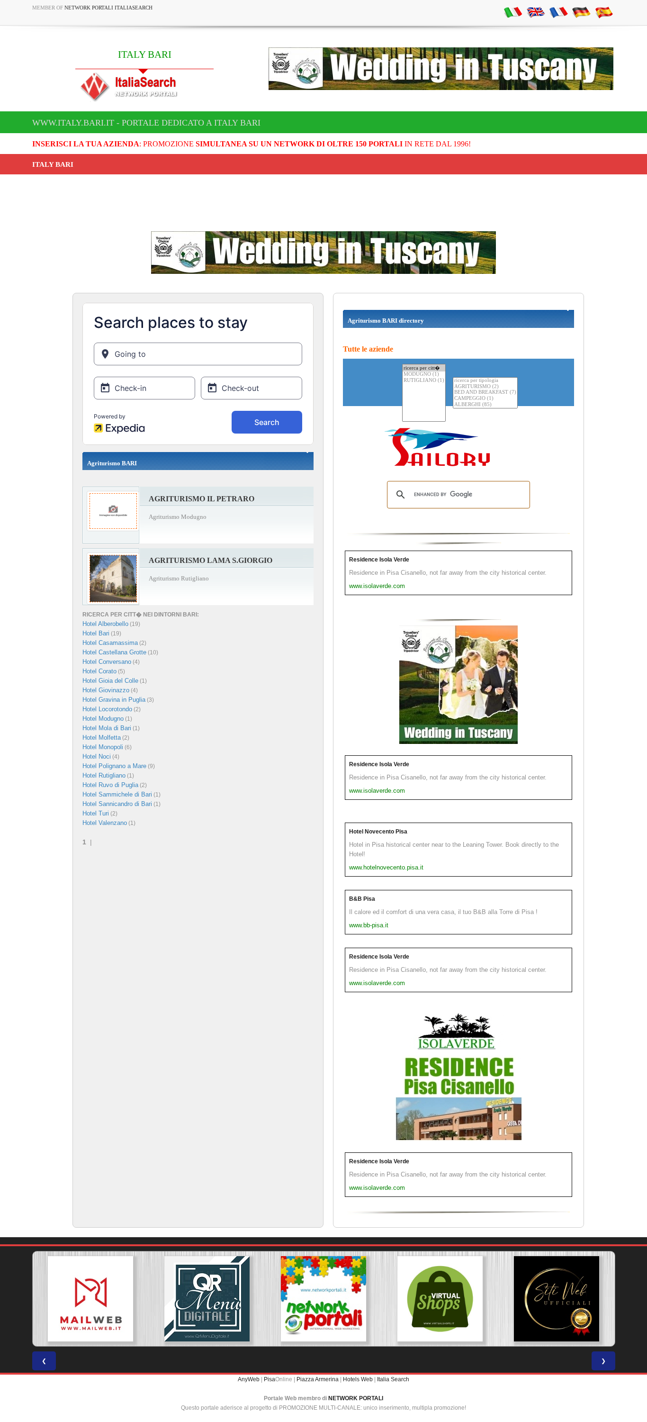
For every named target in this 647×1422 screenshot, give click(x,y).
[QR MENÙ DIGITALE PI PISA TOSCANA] (207, 1298)
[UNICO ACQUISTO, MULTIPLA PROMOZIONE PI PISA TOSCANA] (323, 1298)
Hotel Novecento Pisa (378, 831)
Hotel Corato (99, 671)
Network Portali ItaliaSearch (108, 7)
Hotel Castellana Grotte (114, 652)
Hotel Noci (96, 756)
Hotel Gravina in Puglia (113, 699)
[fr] (558, 12)
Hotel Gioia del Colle (110, 680)
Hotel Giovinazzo (105, 690)
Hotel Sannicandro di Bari (117, 803)
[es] (603, 12)
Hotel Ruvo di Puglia (110, 784)
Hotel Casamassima (110, 642)
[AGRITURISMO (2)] (485, 387)
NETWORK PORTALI (355, 1398)
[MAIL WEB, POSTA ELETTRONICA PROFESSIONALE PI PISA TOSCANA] (90, 1298)
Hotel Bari (95, 633)
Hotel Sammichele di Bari (117, 794)
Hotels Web (358, 1379)
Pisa (269, 1379)
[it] (512, 12)
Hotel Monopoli (102, 747)
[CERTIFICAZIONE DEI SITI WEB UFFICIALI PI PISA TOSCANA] (556, 1298)
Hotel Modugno (103, 718)
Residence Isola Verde (379, 559)
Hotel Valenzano (104, 822)
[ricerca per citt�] (424, 367)
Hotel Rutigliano (104, 775)
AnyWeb (249, 1379)
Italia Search (393, 1379)
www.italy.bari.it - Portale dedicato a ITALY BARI (146, 122)
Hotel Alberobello (105, 623)
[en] (535, 12)
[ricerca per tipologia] (485, 381)
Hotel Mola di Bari (106, 728)
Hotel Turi (95, 813)
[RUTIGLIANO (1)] (424, 381)
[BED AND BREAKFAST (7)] (485, 392)
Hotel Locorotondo (107, 709)
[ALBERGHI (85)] (485, 405)
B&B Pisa (362, 899)
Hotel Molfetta (101, 737)
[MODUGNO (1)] (424, 374)
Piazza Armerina (318, 1379)
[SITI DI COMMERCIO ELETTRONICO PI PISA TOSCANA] (440, 1298)
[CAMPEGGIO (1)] (485, 399)
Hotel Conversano (106, 661)
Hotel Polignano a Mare (114, 766)
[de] (581, 12)
